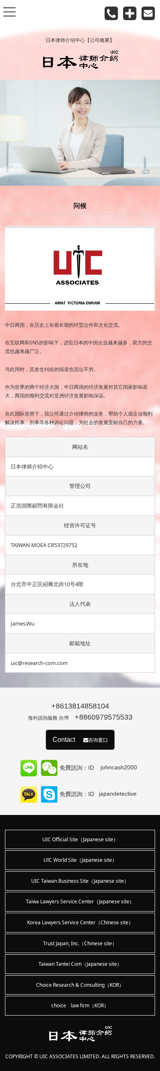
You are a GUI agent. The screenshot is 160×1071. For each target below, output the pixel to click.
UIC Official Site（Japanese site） (80, 839)
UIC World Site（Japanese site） (80, 859)
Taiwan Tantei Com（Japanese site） (80, 963)
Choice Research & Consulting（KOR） (80, 984)
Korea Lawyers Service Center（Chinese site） (80, 922)
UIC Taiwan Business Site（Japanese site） (80, 880)
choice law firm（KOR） (80, 1005)
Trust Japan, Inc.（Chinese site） (80, 943)
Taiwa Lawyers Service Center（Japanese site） (80, 901)
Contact (80, 739)
